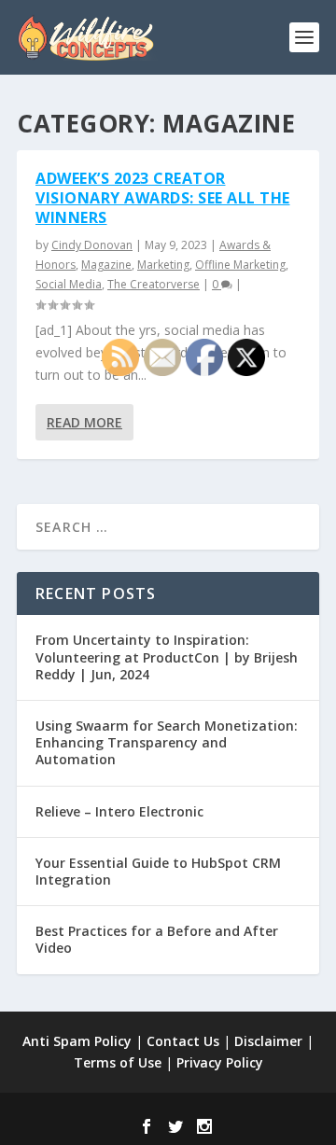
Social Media (68, 284)
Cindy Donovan (92, 245)
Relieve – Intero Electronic (119, 811)
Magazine (106, 264)
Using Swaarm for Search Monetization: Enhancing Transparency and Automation (166, 742)
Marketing (163, 264)
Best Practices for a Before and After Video (156, 939)
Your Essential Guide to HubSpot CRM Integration (158, 871)
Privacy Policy (219, 1062)
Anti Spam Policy (77, 1041)
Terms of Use (117, 1062)
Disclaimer (268, 1041)
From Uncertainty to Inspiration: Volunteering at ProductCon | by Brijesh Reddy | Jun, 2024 (166, 656)
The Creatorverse (153, 284)
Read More (84, 422)
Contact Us (183, 1041)
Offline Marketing (240, 264)
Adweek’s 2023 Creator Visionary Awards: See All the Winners (162, 198)
